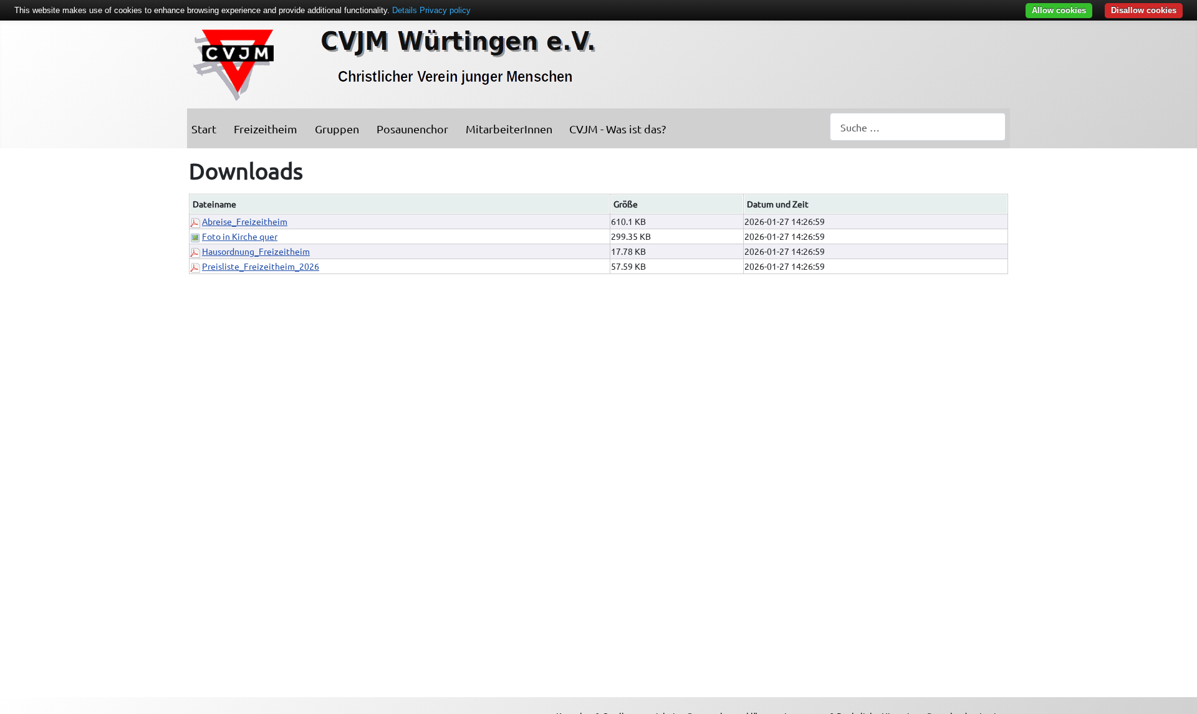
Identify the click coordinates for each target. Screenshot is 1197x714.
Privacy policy (445, 10)
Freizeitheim (265, 128)
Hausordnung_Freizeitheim (256, 251)
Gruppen (337, 128)
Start (203, 128)
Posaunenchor (412, 128)
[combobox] (918, 127)
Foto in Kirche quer (239, 236)
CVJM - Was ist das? (617, 128)
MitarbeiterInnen (509, 128)
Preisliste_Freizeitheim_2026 (260, 266)
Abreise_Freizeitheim (244, 221)
